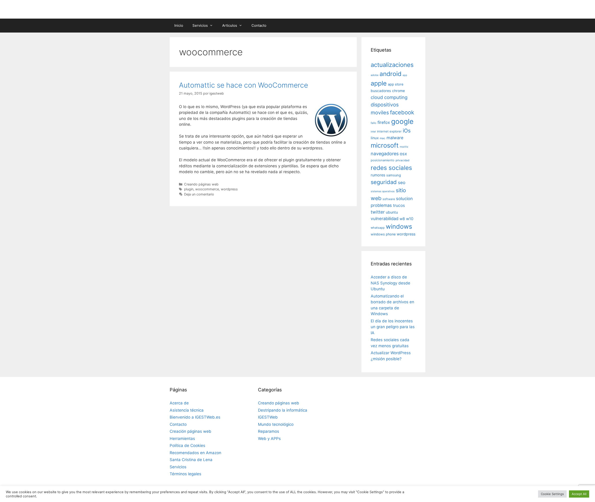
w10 (409, 218)
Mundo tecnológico (276, 424)
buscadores (381, 91)
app (405, 75)
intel (373, 131)
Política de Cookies (187, 445)
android (390, 73)
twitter (378, 212)
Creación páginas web (190, 431)
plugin (188, 189)
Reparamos (268, 431)
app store (395, 84)
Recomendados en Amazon (195, 452)
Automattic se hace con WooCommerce (243, 85)
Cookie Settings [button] (552, 494)
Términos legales (185, 474)
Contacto (258, 25)
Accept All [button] (579, 494)
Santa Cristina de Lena (191, 459)
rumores (378, 175)
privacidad (402, 160)
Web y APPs (269, 438)
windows (399, 226)
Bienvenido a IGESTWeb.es (195, 417)
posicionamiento (382, 160)
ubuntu (392, 212)
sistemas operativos (383, 191)
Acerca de (179, 403)
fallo (373, 123)
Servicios (200, 25)
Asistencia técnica (187, 410)
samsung (393, 175)
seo (401, 182)
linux (375, 138)
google (402, 121)
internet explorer (389, 131)
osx (403, 153)
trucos (399, 205)
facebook (402, 112)
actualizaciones (392, 64)
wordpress (229, 189)
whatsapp (378, 227)
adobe (374, 75)
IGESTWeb (268, 417)
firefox (383, 122)
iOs (407, 130)
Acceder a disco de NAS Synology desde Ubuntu (390, 283)
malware (395, 137)
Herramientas (182, 438)
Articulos (229, 25)
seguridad (384, 182)
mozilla (404, 146)
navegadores (385, 153)
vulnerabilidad (384, 218)
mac (382, 138)
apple (379, 83)
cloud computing (389, 97)
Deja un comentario (199, 194)
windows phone (383, 234)
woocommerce (207, 189)
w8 (402, 218)
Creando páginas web (201, 184)
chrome (398, 91)
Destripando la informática (282, 410)
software (389, 199)
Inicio (178, 25)
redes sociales (391, 167)
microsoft (385, 145)
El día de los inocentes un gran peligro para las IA (393, 327)
